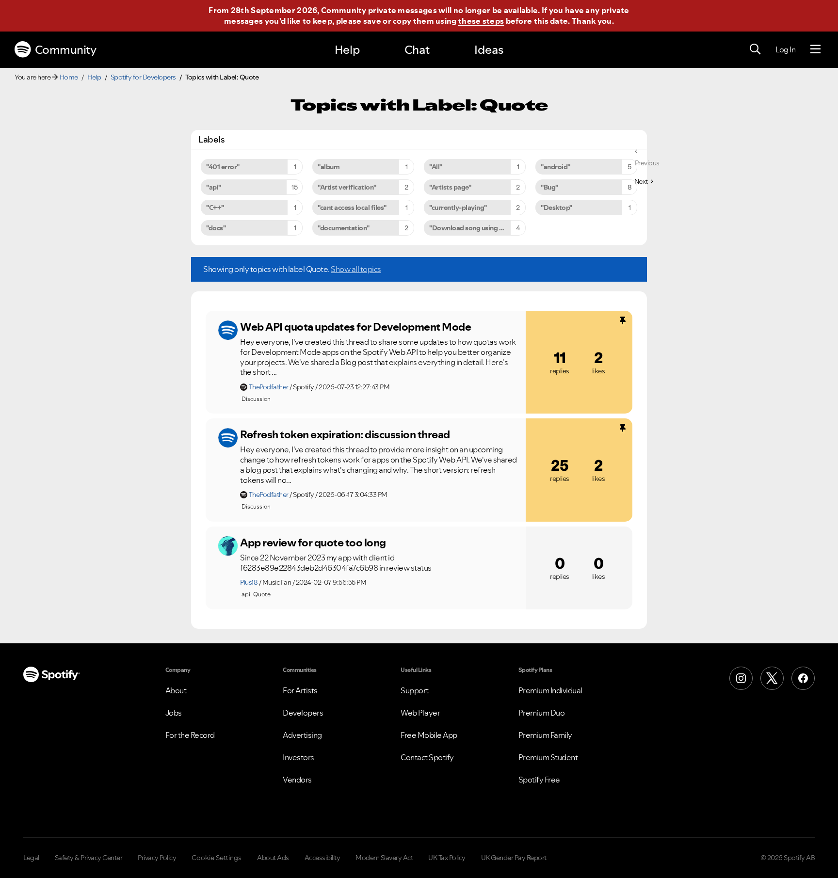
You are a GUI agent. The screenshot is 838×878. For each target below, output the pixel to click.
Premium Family (545, 735)
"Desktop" (556, 207)
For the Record (190, 735)
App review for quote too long (313, 542)
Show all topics (356, 269)
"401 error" (223, 167)
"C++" (215, 207)
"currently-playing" (458, 207)
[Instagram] (741, 678)
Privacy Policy (157, 857)
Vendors (297, 779)
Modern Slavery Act (384, 857)
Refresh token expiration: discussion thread (345, 434)
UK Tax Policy (447, 857)
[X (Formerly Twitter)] (772, 678)
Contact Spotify (427, 757)
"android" (555, 167)
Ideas (488, 50)
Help (347, 50)
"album (328, 167)
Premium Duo (541, 712)
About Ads (273, 857)
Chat (417, 50)
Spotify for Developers (143, 77)
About (176, 690)
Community (66, 50)
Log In (785, 49)
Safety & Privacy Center (89, 857)
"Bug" (549, 187)
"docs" (216, 228)
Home (69, 77)
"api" (213, 187)
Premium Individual (550, 690)
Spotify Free (539, 779)
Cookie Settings (217, 857)
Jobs (173, 712)
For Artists (300, 690)
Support (415, 690)
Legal (31, 857)
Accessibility (322, 857)
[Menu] (815, 49)
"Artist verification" (347, 187)
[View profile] (228, 330)
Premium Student (548, 757)
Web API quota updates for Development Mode (355, 326)
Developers (303, 712)
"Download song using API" (470, 228)
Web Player (420, 712)
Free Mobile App (429, 735)
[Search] (755, 49)
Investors (298, 757)
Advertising (302, 735)
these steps (481, 21)
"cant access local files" (352, 207)
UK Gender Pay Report (514, 857)
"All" (435, 167)
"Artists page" (450, 187)
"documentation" (344, 228)
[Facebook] (803, 678)
